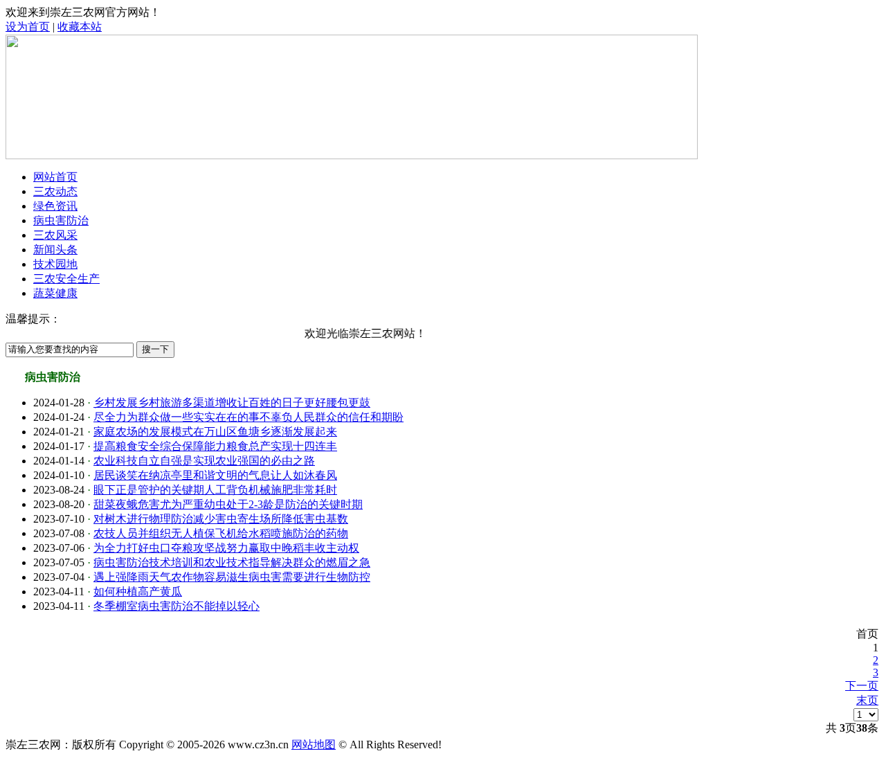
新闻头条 (55, 249)
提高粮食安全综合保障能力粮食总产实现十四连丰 (215, 446)
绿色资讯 (55, 206)
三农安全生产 (66, 279)
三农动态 (55, 191)
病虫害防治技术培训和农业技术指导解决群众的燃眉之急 (231, 562)
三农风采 (55, 235)
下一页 (861, 686)
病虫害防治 (61, 220)
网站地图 (313, 744)
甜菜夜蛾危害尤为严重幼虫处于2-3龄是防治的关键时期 (228, 504)
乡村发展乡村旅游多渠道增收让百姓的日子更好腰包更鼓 (231, 402)
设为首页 (28, 27)
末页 (867, 700)
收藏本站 (79, 27)
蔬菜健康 (55, 293)
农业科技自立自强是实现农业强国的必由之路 (204, 461)
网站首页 (55, 177)
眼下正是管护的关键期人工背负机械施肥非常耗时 (215, 490)
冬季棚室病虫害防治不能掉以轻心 (176, 606)
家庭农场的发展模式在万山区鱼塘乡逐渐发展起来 (215, 431)
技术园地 (55, 264)
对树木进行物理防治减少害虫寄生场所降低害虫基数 (220, 519)
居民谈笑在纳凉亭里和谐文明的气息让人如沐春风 (215, 475)
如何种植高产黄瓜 (137, 591)
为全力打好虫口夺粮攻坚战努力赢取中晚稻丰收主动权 (226, 548)
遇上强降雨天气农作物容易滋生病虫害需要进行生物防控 (231, 577)
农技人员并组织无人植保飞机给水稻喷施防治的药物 (220, 533)
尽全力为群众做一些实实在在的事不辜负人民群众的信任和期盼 (248, 417)
